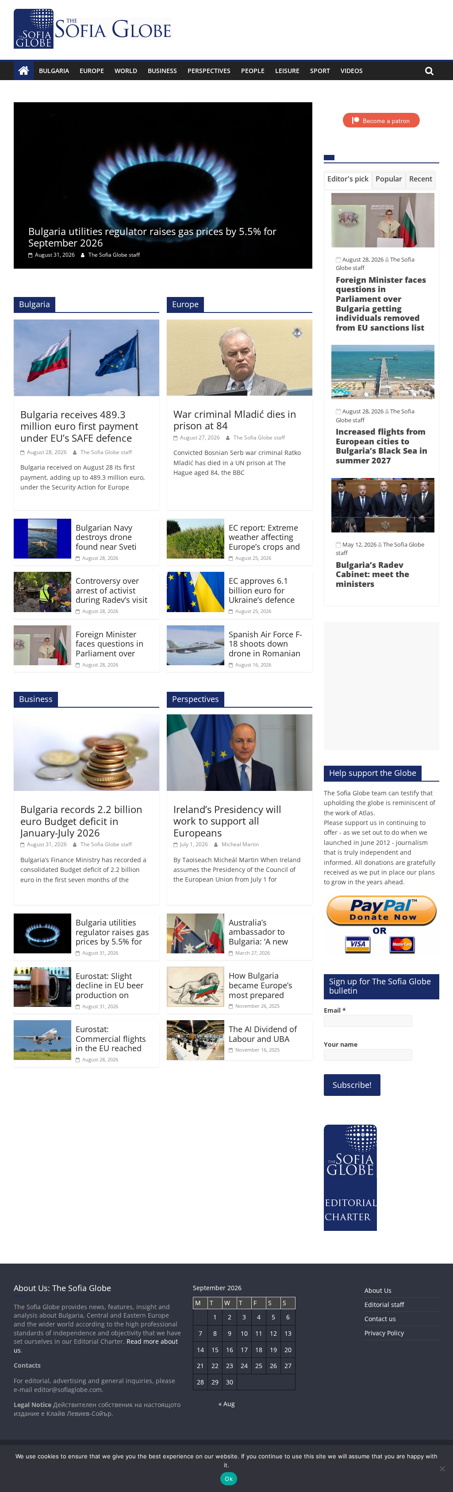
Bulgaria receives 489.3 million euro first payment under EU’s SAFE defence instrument (79, 432)
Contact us (380, 1319)
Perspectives (209, 70)
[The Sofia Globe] (24, 71)
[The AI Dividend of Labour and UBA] (195, 1025)
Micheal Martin (240, 844)
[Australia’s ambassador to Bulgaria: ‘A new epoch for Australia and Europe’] (195, 919)
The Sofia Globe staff (114, 254)
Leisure (287, 70)
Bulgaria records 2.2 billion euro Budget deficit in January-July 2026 (81, 820)
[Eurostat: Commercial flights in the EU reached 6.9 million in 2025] (42, 1025)
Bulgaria (54, 70)
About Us (378, 1290)
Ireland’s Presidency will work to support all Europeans (227, 820)
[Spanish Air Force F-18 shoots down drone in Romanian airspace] (195, 631)
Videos (352, 70)
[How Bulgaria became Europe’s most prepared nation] (195, 972)
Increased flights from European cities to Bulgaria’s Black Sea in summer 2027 (381, 446)
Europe (92, 70)
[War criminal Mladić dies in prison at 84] (239, 325)
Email (335, 1010)
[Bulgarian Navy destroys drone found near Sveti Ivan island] (42, 524)
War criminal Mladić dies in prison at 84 (234, 419)
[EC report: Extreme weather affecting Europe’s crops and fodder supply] (195, 524)
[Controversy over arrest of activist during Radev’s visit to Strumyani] (42, 577)
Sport (320, 70)
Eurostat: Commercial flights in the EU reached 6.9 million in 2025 (111, 1043)
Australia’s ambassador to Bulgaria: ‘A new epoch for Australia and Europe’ (264, 941)
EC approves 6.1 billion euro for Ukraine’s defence (262, 590)
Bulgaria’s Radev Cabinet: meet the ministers (372, 574)
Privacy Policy (384, 1333)
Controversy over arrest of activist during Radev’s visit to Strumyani (111, 595)
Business (162, 70)
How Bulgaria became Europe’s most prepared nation (260, 990)
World (126, 70)
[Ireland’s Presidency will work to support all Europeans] (239, 720)
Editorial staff (384, 1304)
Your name (340, 1044)
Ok (229, 1478)
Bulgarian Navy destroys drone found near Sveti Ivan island (106, 542)
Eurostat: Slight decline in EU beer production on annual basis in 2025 (114, 990)
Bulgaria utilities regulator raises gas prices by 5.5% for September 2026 (152, 236)
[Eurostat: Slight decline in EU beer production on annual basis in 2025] (42, 972)
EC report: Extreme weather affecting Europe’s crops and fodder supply (264, 542)
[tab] (348, 180)
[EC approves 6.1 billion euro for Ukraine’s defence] (195, 577)
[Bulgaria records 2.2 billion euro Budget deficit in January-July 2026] (86, 720)
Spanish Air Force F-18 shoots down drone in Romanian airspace (265, 648)
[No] (442, 1468)
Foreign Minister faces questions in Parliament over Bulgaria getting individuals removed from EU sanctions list (381, 303)
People (253, 70)
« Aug (227, 1403)
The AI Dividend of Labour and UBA (263, 1034)
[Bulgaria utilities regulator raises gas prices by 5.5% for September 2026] (163, 107)
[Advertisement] (382, 686)
